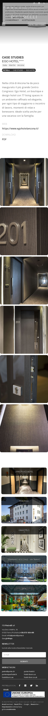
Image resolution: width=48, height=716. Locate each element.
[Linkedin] (37, 686)
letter (35, 704)
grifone (9, 709)
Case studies (18, 70)
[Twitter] (31, 686)
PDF (4, 139)
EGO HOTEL (30, 70)
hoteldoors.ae (7, 677)
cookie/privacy (12, 707)
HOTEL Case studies (37, 25)
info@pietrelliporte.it (15, 635)
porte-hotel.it (29, 671)
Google (7, 638)
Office (18, 704)
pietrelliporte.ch (8, 671)
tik (5, 689)
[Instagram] (25, 686)
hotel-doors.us (30, 674)
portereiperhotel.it (9, 674)
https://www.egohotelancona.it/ (20, 128)
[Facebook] (20, 686)
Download (7, 704)
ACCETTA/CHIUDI (28, 20)
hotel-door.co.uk (30, 677)
